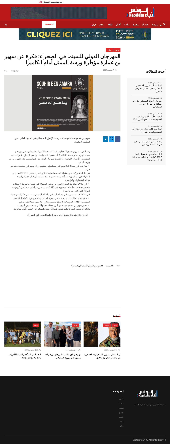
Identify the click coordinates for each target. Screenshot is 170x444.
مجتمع (121, 412)
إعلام (122, 426)
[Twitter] (111, 139)
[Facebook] (117, 139)
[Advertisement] (49, 238)
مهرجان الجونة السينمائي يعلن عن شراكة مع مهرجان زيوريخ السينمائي (63, 356)
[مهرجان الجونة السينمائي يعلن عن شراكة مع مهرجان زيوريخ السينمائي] (62, 334)
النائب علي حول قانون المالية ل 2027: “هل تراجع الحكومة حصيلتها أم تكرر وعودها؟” (147, 157)
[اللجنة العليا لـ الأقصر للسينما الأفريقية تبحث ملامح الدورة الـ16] (22, 334)
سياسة (107, 325)
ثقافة (109, 50)
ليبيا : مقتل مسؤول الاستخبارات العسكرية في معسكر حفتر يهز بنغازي (102, 356)
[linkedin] (105, 139)
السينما (109, 265)
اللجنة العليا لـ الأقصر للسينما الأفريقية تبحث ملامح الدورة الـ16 (24, 356)
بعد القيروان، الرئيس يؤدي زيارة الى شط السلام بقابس (148, 143)
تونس (117, 50)
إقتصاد (121, 408)
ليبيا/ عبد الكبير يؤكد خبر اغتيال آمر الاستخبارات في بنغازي (146, 131)
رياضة (121, 417)
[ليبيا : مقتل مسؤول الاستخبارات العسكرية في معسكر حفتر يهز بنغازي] (102, 334)
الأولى (121, 399)
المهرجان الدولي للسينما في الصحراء (86, 265)
